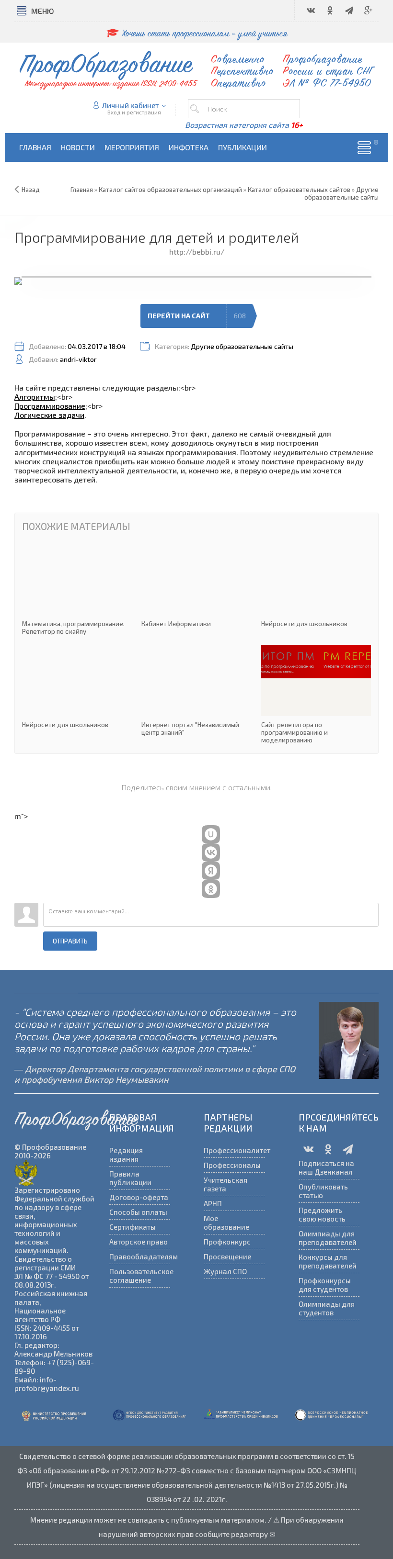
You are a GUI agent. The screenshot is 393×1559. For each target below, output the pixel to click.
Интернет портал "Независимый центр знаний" (196, 690)
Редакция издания (126, 1154)
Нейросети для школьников (316, 585)
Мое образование (226, 1222)
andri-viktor (78, 359)
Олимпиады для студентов (327, 1308)
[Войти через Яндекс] (211, 871)
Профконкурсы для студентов (325, 1284)
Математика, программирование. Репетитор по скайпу (77, 589)
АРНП (213, 1203)
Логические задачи (49, 414)
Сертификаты (132, 1227)
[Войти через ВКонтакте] (211, 852)
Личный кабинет (130, 105)
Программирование (49, 405)
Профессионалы (232, 1165)
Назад (31, 189)
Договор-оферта (138, 1197)
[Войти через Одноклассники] (211, 889)
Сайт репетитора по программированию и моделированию (316, 694)
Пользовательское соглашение (140, 1275)
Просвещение (227, 1256)
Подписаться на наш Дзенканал (326, 1167)
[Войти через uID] (211, 834)
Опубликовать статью (323, 1191)
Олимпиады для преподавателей (328, 1237)
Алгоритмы (34, 396)
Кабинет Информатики (196, 585)
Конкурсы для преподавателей (328, 1261)
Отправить (70, 941)
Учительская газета (225, 1184)
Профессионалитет (234, 1150)
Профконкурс (227, 1241)
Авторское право (138, 1241)
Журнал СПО (225, 1271)
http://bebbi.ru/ (196, 251)
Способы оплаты (138, 1212)
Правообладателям (140, 1256)
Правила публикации (130, 1178)
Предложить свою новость (322, 1214)
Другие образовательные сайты (242, 346)
